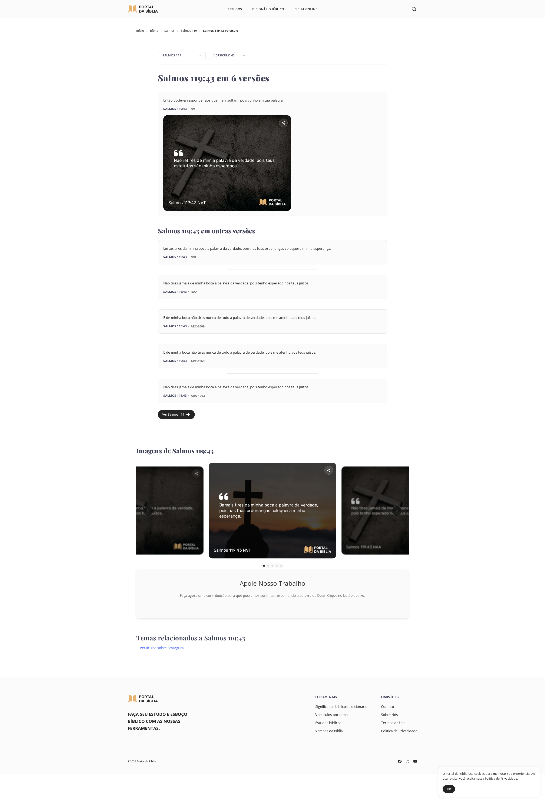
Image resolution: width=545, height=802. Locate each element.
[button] (148, 511)
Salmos (169, 31)
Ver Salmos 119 (173, 414)
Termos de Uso (393, 722)
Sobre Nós (389, 714)
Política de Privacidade (399, 731)
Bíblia (154, 31)
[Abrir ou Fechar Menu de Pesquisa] (413, 9)
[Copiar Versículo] (375, 216)
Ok (449, 789)
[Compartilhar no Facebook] (351, 216)
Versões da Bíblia (329, 731)
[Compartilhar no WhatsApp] (363, 216)
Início (140, 31)
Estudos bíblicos (328, 722)
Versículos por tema (331, 714)
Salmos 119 (189, 31)
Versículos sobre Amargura (162, 648)
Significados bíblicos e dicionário (341, 706)
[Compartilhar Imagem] (283, 123)
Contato (387, 706)
